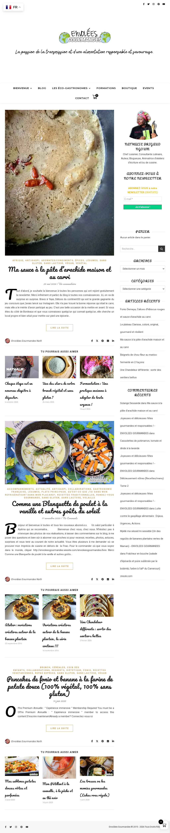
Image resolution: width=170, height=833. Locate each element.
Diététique (73, 670)
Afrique (17, 260)
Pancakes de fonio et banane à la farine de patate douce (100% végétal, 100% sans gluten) (60, 686)
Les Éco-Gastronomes (70, 88)
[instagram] (16, 827)
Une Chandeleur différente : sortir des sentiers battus (95, 628)
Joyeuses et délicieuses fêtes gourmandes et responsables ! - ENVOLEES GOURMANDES (137, 426)
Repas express (45, 673)
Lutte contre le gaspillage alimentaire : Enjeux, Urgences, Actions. (141, 516)
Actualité (43, 489)
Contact (82, 98)
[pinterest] (21, 827)
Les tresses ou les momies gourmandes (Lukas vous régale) (95, 788)
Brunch (45, 667)
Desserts (58, 670)
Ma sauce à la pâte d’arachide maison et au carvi (59, 273)
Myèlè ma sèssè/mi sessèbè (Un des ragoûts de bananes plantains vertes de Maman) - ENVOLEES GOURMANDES (141, 539)
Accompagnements (20, 489)
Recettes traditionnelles (75, 495)
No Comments (70, 518)
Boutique (129, 88)
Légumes (92, 260)
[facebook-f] (6, 827)
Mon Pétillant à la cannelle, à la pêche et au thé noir (57, 790)
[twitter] (11, 827)
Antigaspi (32, 260)
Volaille (89, 498)
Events (148, 88)
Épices (79, 260)
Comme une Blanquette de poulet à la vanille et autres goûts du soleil (59, 507)
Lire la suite (59, 327)
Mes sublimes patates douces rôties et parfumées (20, 788)
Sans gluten (51, 498)
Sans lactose (53, 263)
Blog (42, 88)
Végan (69, 263)
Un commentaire (67, 284)
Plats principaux (54, 492)
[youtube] (27, 827)
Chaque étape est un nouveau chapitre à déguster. (19, 390)
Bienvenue (21, 88)
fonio (87, 670)
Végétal (81, 263)
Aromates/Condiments (57, 260)
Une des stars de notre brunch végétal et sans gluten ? (58, 390)
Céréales (58, 667)
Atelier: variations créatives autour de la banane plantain (20, 631)
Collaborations (79, 489)
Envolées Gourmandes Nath (26, 340)
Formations (106, 88)
